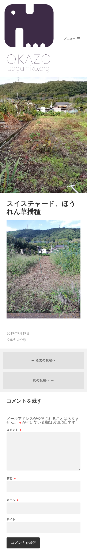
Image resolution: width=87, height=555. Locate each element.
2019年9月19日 (18, 333)
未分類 (21, 340)
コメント (14, 429)
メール (13, 499)
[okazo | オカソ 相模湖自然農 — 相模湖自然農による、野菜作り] (43, 38)
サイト (11, 519)
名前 (11, 478)
